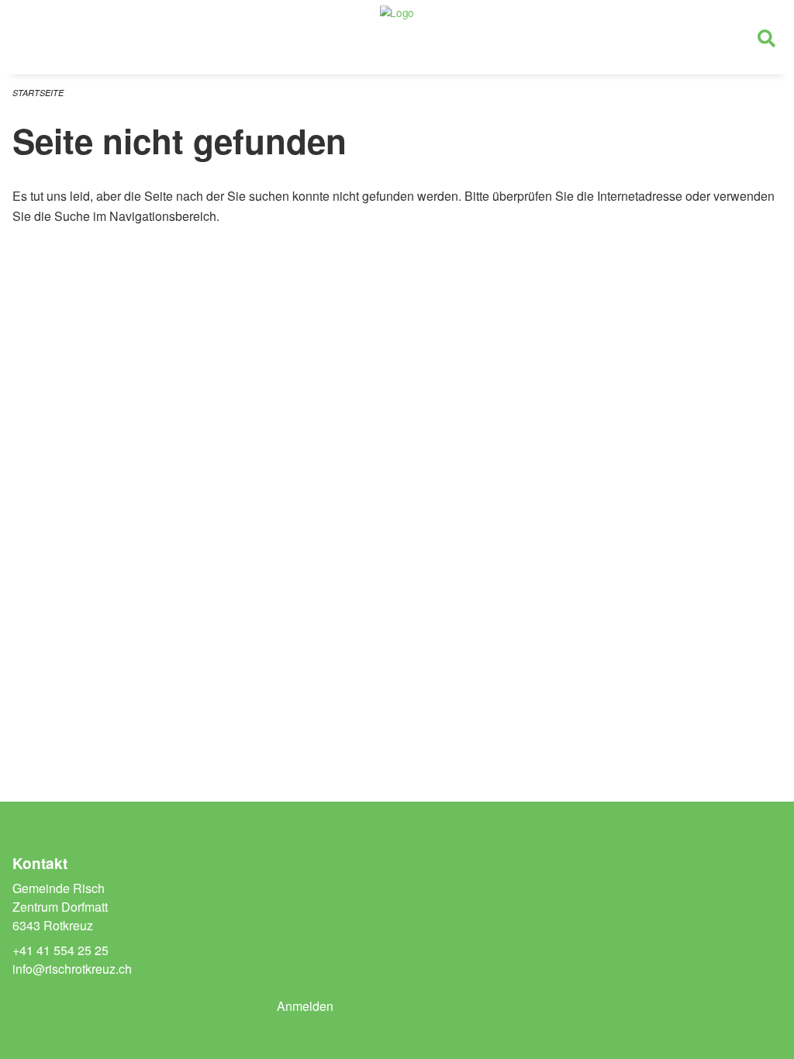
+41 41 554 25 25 (60, 950)
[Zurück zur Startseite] (397, 37)
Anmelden (305, 1006)
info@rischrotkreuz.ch (72, 969)
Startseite (38, 92)
